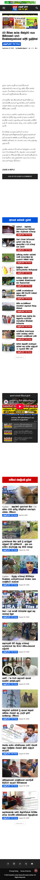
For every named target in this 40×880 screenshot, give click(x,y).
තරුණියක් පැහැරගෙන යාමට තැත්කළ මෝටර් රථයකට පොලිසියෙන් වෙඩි (26, 333)
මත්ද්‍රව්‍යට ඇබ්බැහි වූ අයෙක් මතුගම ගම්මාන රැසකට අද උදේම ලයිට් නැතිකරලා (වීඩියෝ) (17, 713)
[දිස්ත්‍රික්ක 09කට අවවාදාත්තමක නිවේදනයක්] (8, 270)
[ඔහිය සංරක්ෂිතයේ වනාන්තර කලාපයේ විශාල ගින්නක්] (8, 306)
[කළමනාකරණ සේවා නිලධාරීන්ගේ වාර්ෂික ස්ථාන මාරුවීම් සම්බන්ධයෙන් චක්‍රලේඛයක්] (20, 800)
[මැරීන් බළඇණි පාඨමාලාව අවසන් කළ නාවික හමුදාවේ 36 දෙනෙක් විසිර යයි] (8, 347)
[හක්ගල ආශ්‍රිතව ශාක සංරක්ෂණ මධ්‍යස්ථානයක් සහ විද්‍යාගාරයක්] (8, 281)
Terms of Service (25, 871)
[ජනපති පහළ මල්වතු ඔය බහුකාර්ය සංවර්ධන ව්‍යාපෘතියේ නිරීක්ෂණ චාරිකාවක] (8, 319)
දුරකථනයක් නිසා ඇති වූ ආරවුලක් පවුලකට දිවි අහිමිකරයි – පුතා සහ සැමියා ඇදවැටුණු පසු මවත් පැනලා (17, 544)
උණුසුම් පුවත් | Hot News (11, 44)
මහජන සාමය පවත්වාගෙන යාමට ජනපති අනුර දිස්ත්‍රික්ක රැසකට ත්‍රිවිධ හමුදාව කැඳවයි (19, 748)
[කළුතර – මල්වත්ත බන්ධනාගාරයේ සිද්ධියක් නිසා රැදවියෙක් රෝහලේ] (8, 230)
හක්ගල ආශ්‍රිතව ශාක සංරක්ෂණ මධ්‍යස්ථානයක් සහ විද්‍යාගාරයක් (25, 280)
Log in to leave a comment (20, 176)
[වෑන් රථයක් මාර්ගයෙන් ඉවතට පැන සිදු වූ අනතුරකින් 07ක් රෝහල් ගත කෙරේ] (8, 242)
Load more (19, 357)
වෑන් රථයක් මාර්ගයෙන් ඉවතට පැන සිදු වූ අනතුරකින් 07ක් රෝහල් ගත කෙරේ (25, 243)
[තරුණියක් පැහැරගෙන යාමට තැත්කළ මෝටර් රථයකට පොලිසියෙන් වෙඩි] (8, 334)
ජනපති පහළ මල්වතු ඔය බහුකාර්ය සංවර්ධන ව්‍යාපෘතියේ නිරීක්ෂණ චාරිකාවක (25, 320)
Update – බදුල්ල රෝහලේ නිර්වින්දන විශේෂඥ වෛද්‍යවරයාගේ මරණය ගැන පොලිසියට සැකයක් (19, 579)
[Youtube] (32, 864)
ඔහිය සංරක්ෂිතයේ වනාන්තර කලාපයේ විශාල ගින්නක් (26, 305)
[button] (3, 8)
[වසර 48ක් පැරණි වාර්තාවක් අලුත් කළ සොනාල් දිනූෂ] (20, 599)
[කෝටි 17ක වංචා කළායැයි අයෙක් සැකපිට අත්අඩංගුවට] (20, 666)
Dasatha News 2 (22, 48)
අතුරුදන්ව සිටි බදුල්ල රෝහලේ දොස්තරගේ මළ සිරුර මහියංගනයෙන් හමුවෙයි (18, 646)
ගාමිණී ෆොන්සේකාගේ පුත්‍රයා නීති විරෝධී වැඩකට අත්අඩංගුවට (26, 293)
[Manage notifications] (36, 870)
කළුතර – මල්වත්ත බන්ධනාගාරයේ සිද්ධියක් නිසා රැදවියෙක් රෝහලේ (25, 229)
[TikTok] (20, 864)
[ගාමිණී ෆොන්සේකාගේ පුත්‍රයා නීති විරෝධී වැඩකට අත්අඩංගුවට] (8, 294)
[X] (26, 864)
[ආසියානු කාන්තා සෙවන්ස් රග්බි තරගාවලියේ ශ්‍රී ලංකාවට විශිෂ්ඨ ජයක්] (8, 258)
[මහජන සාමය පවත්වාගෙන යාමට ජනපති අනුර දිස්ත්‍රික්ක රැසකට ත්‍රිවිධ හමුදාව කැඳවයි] (20, 733)
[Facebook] (8, 864)
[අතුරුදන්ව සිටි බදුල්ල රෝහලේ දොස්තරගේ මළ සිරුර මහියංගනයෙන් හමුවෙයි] (20, 631)
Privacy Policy (13, 871)
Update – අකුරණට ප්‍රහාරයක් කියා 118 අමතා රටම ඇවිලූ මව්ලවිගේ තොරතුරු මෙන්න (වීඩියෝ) (19, 509)
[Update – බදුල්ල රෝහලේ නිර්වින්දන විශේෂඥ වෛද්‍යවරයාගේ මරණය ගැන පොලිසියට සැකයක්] (20, 564)
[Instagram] (14, 864)
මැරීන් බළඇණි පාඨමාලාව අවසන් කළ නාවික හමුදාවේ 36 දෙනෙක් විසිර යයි (27, 346)
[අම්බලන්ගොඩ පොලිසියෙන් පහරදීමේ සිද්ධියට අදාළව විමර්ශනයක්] (20, 768)
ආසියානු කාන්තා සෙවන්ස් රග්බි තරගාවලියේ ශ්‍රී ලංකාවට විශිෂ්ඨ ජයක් (26, 257)
